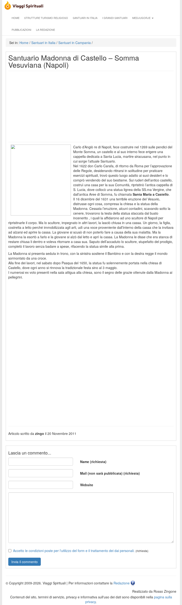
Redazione (122, 583)
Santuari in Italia (85, 18)
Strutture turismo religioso (46, 18)
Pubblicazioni (21, 29)
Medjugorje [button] (141, 18)
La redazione (45, 29)
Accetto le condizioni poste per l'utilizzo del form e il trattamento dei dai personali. (74, 550)
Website (86, 484)
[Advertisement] (91, 106)
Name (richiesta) (93, 461)
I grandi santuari (114, 18)
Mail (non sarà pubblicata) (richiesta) (110, 473)
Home (15, 18)
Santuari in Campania (74, 42)
